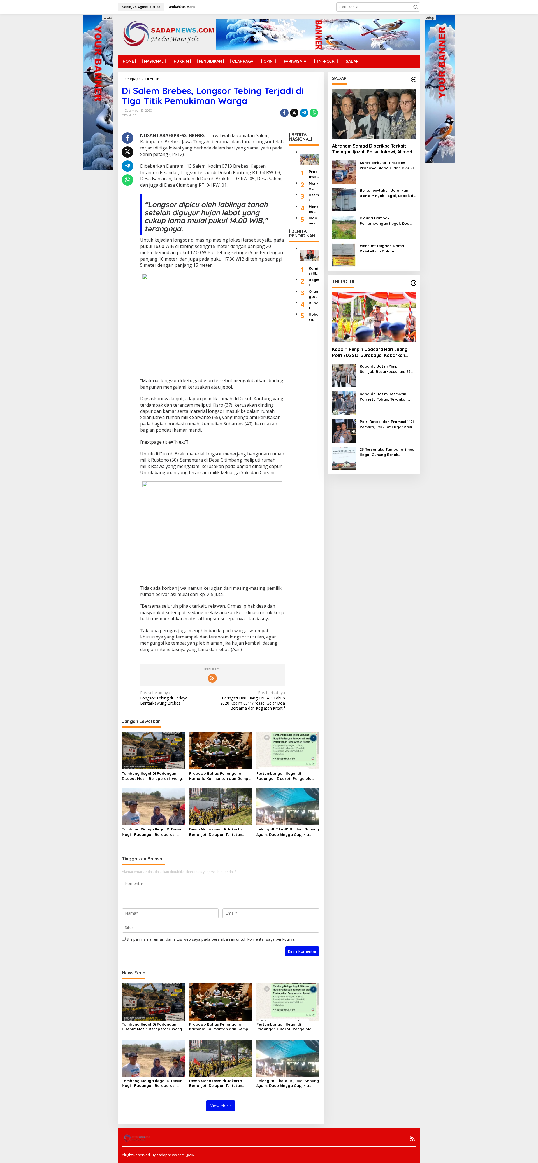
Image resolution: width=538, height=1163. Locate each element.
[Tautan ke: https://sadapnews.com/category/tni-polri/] (413, 283)
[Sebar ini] (284, 113)
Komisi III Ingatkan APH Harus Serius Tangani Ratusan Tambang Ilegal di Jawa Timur (314, 270)
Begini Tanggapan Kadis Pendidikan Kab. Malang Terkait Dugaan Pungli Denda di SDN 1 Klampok (314, 282)
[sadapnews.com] (167, 34)
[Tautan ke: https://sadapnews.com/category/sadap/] (413, 79)
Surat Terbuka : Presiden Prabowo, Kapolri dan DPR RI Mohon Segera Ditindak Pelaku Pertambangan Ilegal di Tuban (387, 165)
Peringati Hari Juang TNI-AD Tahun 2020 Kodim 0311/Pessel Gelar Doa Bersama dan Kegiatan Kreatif (252, 700)
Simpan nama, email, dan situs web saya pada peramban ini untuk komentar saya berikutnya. (211, 939)
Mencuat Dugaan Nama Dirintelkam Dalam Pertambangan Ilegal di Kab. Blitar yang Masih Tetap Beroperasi (387, 249)
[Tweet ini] (294, 113)
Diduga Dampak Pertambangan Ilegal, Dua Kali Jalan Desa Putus (384, 221)
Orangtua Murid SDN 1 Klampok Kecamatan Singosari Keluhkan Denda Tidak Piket (314, 294)
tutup (108, 17)
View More (220, 1105)
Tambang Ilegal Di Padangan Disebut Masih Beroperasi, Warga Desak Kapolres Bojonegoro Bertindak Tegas (153, 776)
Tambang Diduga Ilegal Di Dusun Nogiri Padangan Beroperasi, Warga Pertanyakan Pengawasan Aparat (153, 832)
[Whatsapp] (314, 113)
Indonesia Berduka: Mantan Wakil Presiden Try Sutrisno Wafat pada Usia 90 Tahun (314, 220)
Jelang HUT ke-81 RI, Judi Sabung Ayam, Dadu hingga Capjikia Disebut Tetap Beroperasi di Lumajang (287, 832)
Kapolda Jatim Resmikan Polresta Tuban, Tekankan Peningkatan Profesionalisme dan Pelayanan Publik (387, 397)
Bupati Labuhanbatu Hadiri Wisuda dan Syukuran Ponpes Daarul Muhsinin (314, 305)
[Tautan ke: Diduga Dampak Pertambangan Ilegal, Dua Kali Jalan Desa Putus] (344, 227)
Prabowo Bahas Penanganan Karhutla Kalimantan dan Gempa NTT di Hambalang (220, 776)
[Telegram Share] (304, 113)
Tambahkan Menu (181, 6)
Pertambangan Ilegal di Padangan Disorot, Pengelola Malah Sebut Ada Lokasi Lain (284, 776)
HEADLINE (129, 115)
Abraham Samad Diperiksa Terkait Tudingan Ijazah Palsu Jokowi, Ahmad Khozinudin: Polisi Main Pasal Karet (372, 149)
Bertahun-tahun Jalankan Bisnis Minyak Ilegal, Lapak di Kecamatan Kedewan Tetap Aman (387, 193)
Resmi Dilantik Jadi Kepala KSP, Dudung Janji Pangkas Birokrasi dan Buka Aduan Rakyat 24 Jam (314, 197)
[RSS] (212, 678)
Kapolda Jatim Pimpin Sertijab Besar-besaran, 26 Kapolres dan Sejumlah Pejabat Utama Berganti (385, 369)
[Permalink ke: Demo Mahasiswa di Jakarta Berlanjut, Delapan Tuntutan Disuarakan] (220, 806)
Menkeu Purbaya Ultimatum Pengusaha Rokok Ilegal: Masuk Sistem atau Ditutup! (314, 209)
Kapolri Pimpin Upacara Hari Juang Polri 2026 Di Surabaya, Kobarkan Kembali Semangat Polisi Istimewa (370, 353)
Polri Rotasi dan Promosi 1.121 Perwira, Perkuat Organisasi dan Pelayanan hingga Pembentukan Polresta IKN (387, 424)
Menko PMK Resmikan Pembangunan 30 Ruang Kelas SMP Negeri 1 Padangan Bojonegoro (314, 186)
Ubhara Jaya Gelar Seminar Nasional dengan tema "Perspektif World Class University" (314, 317)
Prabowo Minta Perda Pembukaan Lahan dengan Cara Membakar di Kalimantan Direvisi (314, 174)
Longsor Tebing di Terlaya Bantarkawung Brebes (163, 697)
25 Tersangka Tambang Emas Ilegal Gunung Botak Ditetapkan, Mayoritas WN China (387, 452)
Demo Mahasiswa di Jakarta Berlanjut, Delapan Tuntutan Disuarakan (215, 832)
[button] (415, 7)
